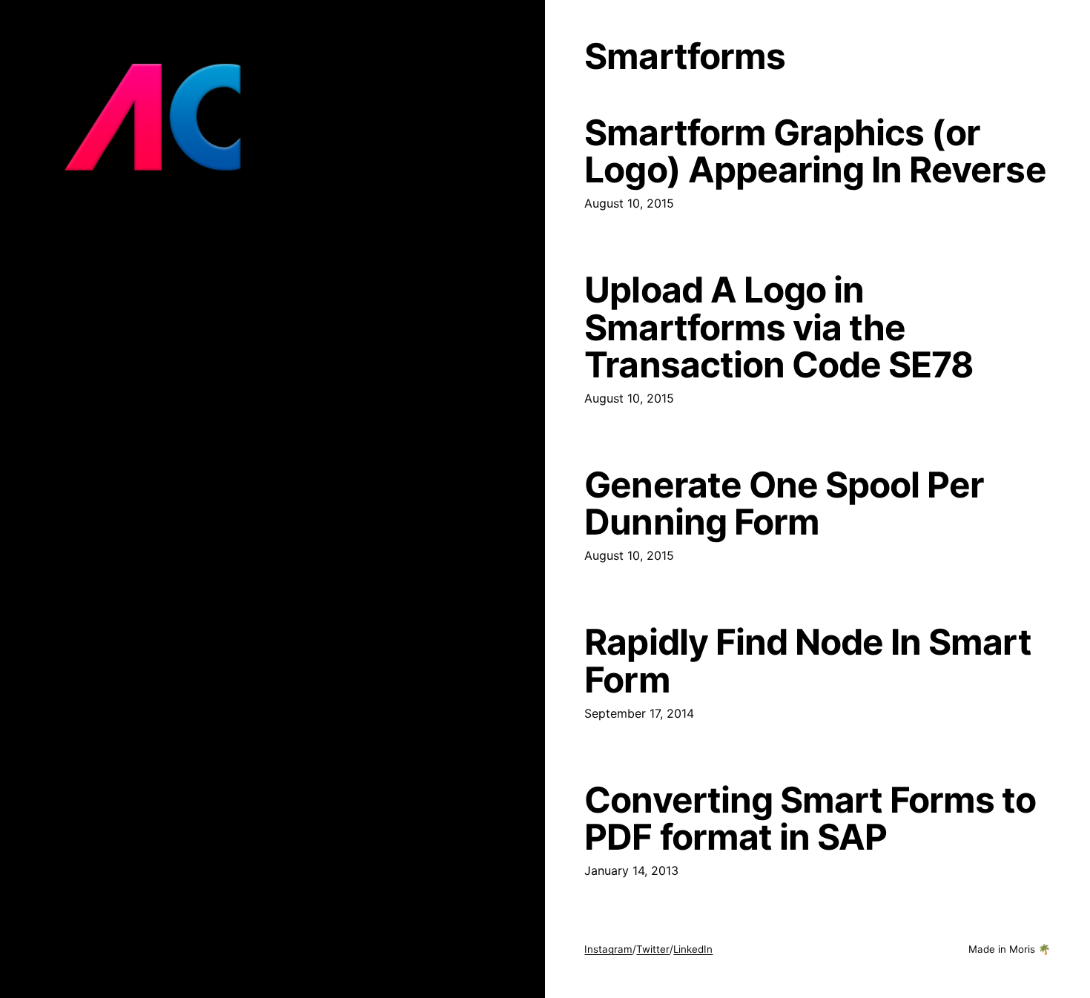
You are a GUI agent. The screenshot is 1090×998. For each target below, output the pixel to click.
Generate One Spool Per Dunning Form (784, 503)
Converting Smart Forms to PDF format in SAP (810, 818)
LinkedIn (693, 949)
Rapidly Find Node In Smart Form (807, 661)
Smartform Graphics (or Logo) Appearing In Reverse (815, 151)
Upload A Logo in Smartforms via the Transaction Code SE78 (779, 327)
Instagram (608, 949)
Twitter (653, 949)
